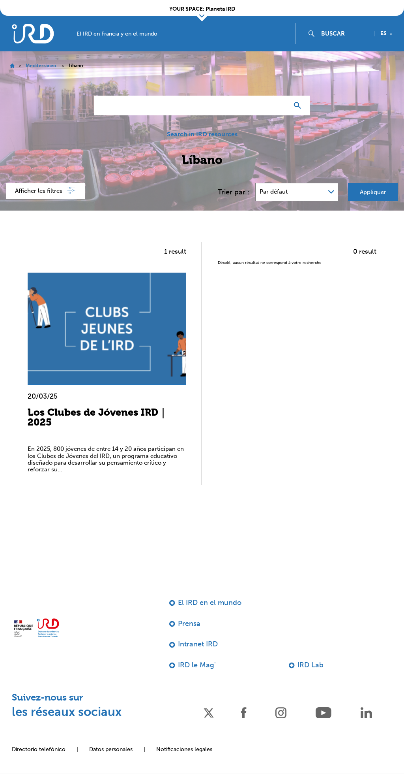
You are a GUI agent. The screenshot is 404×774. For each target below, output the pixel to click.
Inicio (12, 66)
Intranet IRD (198, 644)
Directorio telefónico (38, 749)
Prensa (189, 623)
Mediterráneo (41, 65)
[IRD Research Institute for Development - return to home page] (36, 627)
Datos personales (111, 749)
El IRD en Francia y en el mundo (117, 34)
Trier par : (233, 192)
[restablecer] (279, 105)
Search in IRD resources (202, 134)
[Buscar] (299, 105)
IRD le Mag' (197, 665)
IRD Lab (310, 665)
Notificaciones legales (184, 749)
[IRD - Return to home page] (33, 33)
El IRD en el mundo (209, 602)
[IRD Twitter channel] (208, 712)
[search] (344, 33)
